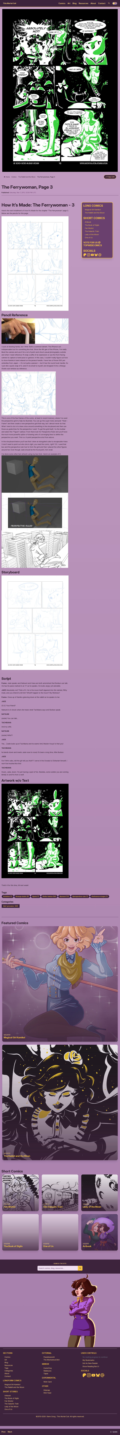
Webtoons (47, 1371)
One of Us (89, 238)
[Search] (109, 3)
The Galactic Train (92, 231)
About (93, 3)
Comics (61, 3)
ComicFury (48, 1368)
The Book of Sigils (92, 225)
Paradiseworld (49, 1357)
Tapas (46, 1374)
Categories (8, 1371)
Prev (4, 1432)
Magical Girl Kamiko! (93, 210)
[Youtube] (92, 254)
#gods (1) (35, 896)
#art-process (10, 906)
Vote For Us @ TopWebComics (92, 244)
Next (10, 1432)
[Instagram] (88, 254)
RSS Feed (47, 1393)
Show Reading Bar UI (90, 1366)
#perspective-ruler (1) (80, 896)
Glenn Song (51, 1416)
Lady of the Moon (92, 234)
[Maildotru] (99, 254)
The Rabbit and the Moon (95, 213)
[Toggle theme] (114, 3)
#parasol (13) (64, 896)
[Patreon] (84, 254)
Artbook (88, 222)
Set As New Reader (90, 1363)
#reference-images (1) (100, 896)
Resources (83, 3)
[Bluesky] (96, 254)
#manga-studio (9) (22, 896)
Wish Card (48, 1382)
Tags (6, 1368)
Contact (101, 3)
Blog (74, 3)
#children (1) (7, 896)
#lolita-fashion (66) (49, 896)
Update (114, 1432)
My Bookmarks (88, 1360)
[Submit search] (80, 1268)
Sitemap (47, 1390)
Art (69, 3)
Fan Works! (89, 228)
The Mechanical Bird (51, 1360)
